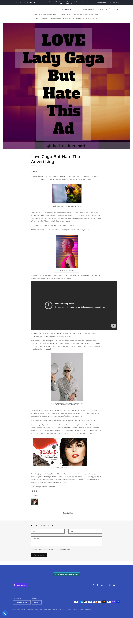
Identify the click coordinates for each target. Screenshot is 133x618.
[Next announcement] (87, 2)
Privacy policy (47, 609)
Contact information (78, 609)
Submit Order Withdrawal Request (66, 574)
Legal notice (88, 609)
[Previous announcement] (46, 2)
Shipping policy (67, 609)
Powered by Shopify (28, 609)
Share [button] (35, 171)
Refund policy (38, 609)
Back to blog (68, 513)
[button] (46, 15)
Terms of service (57, 609)
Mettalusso (20, 609)
